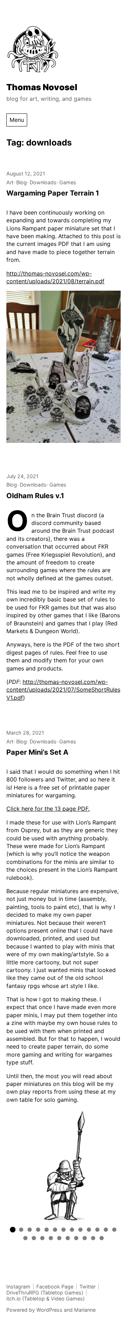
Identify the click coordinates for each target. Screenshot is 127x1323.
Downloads (43, 182)
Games (67, 182)
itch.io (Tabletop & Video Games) (45, 1299)
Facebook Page (54, 1287)
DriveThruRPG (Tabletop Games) (44, 1293)
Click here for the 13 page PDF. (48, 808)
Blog (21, 182)
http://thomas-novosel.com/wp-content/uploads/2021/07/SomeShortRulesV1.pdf (63, 689)
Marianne (85, 1310)
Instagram (18, 1287)
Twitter (87, 1287)
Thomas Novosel (41, 87)
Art (9, 182)
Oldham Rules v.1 (35, 496)
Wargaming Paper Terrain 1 (52, 193)
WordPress (49, 1310)
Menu (17, 119)
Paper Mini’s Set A (37, 752)
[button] (13, 1229)
